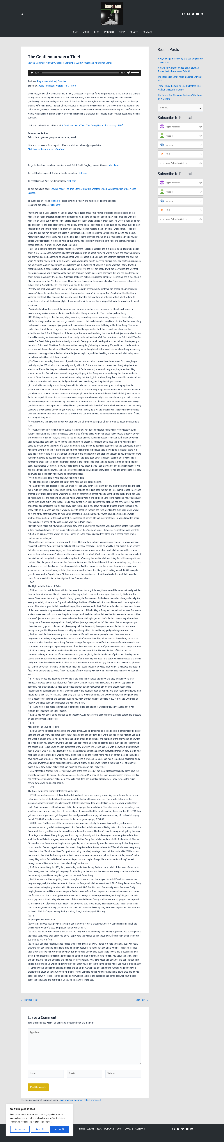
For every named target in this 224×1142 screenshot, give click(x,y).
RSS (67, 85)
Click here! (55, 204)
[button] (22, 14)
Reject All (40, 1129)
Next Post (141, 1000)
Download (62, 81)
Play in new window (46, 81)
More (73, 85)
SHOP (122, 32)
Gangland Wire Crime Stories (98, 62)
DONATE (134, 32)
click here (114, 165)
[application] (84, 73)
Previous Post (29, 1000)
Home (75, 32)
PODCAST (109, 32)
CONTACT (147, 32)
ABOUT (85, 32)
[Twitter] (193, 14)
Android (59, 85)
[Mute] (128, 72)
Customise (20, 1129)
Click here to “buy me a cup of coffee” (46, 149)
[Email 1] (183, 14)
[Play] (31, 72)
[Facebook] (188, 14)
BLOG (96, 32)
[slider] (135, 72)
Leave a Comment (36, 62)
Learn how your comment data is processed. (80, 1100)
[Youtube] (197, 14)
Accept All (59, 1129)
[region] (39, 1120)
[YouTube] (187, 1129)
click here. (83, 173)
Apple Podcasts (46, 85)
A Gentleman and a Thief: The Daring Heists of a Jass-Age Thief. (92, 125)
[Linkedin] (202, 14)
